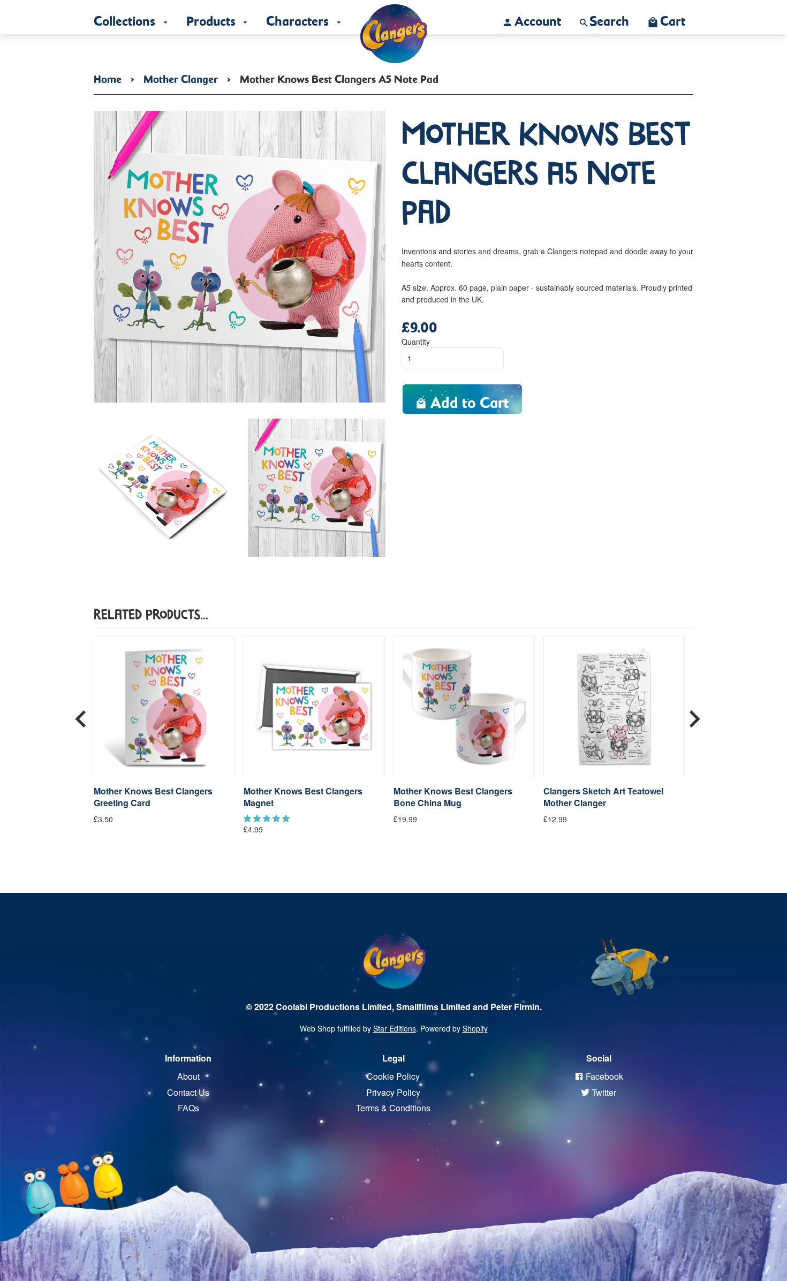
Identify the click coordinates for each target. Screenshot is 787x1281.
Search (609, 18)
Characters (299, 18)
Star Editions (394, 1028)
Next (694, 714)
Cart (672, 18)
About (188, 1076)
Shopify (475, 1028)
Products (212, 18)
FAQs (188, 1108)
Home (108, 77)
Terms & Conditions (393, 1108)
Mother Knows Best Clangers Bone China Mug (453, 797)
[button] (268, 818)
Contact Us (188, 1092)
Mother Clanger (180, 77)
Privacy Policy (393, 1092)
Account (537, 18)
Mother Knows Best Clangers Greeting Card (153, 797)
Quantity (416, 341)
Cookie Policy (393, 1076)
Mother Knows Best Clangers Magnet (303, 797)
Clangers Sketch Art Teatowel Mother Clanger (603, 797)
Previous (81, 714)
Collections (126, 18)
